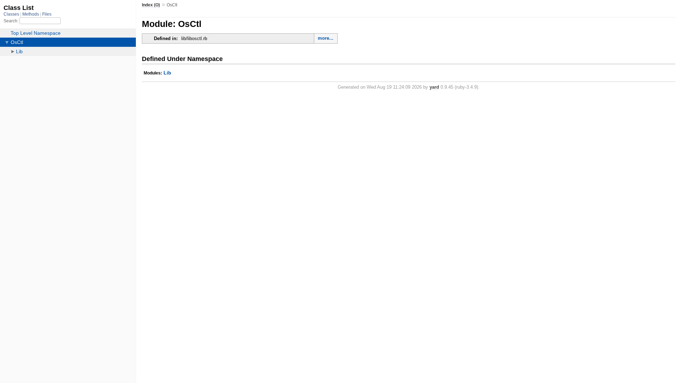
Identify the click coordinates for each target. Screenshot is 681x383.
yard (434, 87)
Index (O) (151, 4)
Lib (167, 73)
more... (325, 38)
